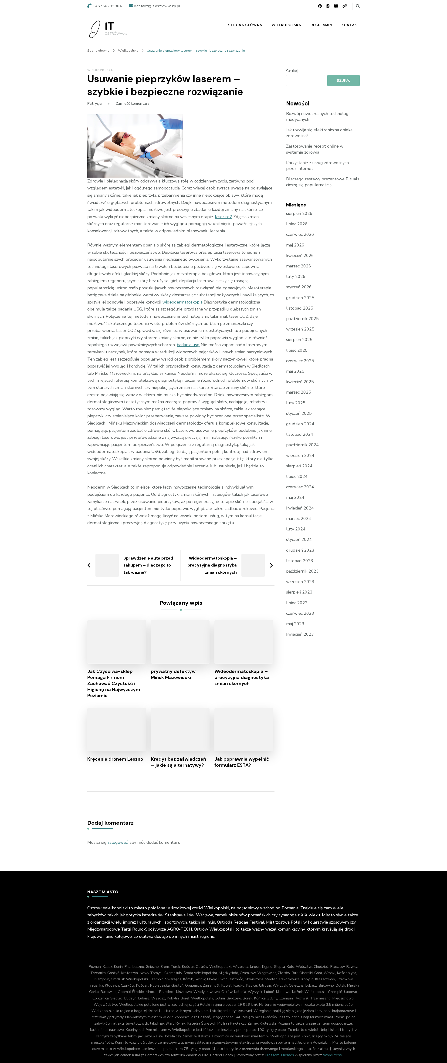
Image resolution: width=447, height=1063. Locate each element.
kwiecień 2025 (300, 382)
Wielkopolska (286, 25)
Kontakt (351, 25)
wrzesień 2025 (300, 329)
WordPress (332, 1055)
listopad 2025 (299, 308)
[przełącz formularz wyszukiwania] (358, 6)
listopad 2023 (299, 561)
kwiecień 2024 (300, 508)
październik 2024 (302, 445)
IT (109, 27)
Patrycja (94, 103)
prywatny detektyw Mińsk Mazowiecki (173, 674)
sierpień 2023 (299, 592)
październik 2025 (302, 318)
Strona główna (245, 25)
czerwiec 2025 (300, 361)
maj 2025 (295, 371)
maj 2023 (295, 624)
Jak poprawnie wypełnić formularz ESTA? (241, 762)
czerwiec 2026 (300, 234)
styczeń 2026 (299, 287)
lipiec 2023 (297, 603)
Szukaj (292, 71)
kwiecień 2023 (300, 634)
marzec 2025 (298, 392)
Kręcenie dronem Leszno (115, 759)
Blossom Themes (279, 1055)
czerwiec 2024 (300, 487)
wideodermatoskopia (183, 302)
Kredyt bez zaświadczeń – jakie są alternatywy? (178, 762)
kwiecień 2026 (300, 255)
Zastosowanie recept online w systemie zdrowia (314, 149)
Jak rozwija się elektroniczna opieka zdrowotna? (319, 132)
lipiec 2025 (297, 350)
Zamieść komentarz (132, 103)
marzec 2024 (298, 518)
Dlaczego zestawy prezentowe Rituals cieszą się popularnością (322, 182)
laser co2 (223, 216)
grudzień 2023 (300, 550)
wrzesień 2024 (300, 455)
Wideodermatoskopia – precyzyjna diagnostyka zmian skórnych (241, 677)
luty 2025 (295, 403)
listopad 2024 (299, 434)
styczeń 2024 (299, 539)
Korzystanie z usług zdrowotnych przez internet (317, 165)
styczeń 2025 (299, 413)
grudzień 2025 (300, 297)
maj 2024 (295, 497)
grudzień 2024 (300, 424)
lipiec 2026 (297, 224)
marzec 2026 (298, 266)
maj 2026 (295, 245)
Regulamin (321, 25)
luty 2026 (295, 276)
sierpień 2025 (299, 339)
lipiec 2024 (297, 476)
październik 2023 (302, 571)
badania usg (188, 345)
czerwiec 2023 (300, 613)
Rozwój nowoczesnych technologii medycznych (318, 116)
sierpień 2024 (299, 466)
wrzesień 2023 (300, 581)
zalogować (118, 842)
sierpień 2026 (299, 213)
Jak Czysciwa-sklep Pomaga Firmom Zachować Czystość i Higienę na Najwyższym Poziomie (113, 683)
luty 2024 (295, 529)
